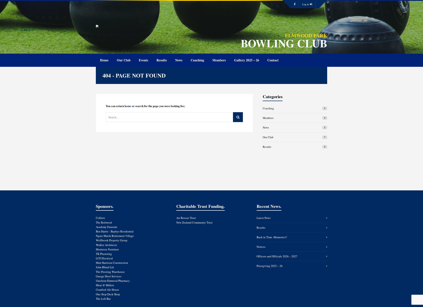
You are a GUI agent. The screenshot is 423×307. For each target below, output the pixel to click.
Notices (261, 247)
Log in (305, 4)
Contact (273, 60)
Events (143, 60)
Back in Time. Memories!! (272, 237)
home (128, 106)
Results (161, 60)
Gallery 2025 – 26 (246, 60)
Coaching (197, 60)
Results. (261, 227)
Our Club (124, 60)
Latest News (264, 218)
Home (104, 60)
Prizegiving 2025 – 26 (270, 266)
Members (219, 60)
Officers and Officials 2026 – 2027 (277, 256)
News (178, 60)
